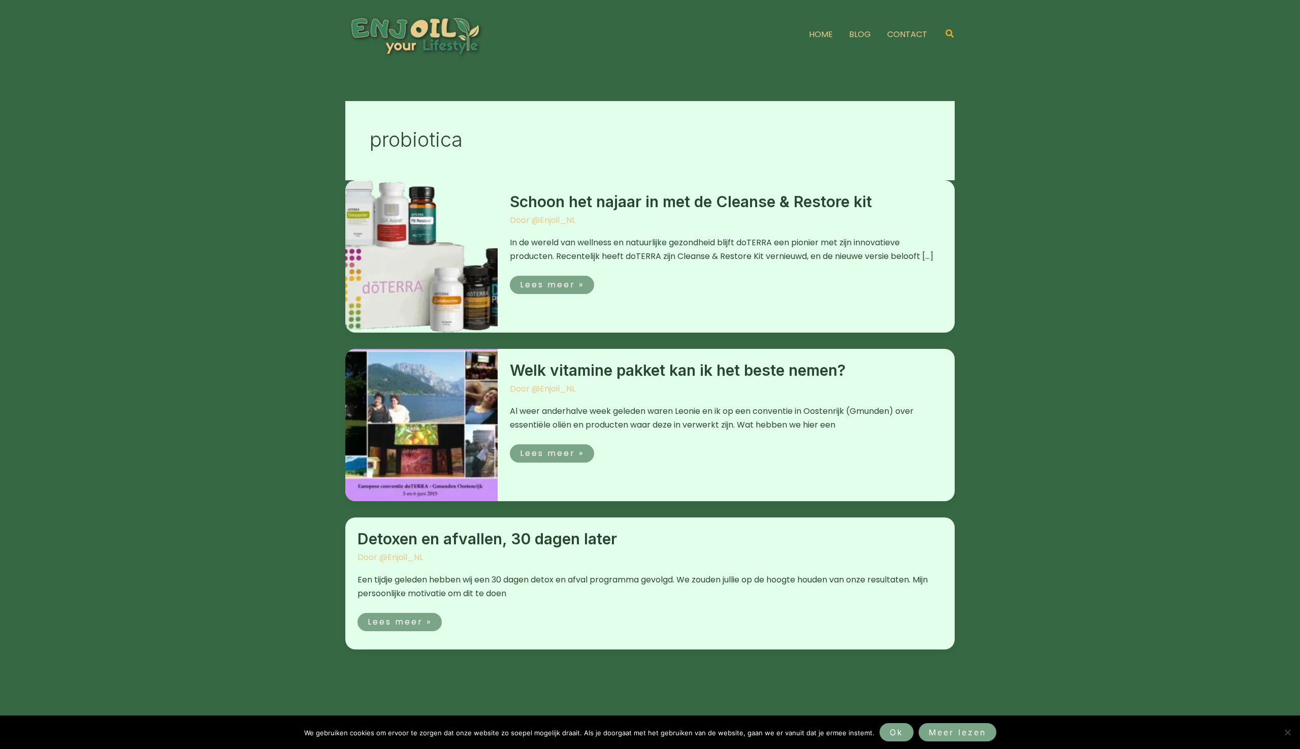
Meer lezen (957, 732)
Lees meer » (551, 283)
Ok (896, 732)
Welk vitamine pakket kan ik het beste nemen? (678, 370)
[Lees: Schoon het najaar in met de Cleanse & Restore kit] (421, 256)
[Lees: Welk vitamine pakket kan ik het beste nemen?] (421, 424)
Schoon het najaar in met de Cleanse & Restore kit (691, 201)
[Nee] (1287, 732)
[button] (950, 34)
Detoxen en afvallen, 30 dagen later (487, 539)
